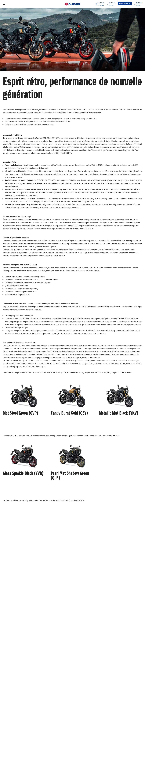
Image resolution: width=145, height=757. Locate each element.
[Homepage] (72, 4)
